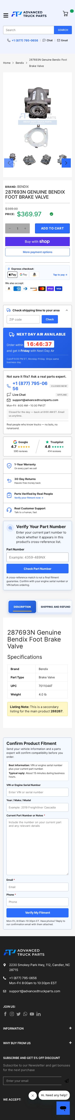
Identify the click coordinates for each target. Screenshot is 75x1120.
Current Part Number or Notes (25, 815)
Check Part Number (37, 568)
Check (50, 319)
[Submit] (66, 1081)
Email (64, 40)
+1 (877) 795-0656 (25, 40)
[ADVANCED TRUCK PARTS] (35, 15)
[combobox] (37, 30)
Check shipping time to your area (36, 310)
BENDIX (23, 187)
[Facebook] (5, 1014)
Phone (11, 894)
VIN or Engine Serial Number (23, 785)
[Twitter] (12, 1014)
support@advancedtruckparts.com (35, 400)
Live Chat (39, 394)
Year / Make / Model (18, 800)
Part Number (15, 549)
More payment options (37, 252)
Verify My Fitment (37, 912)
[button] (8, 163)
